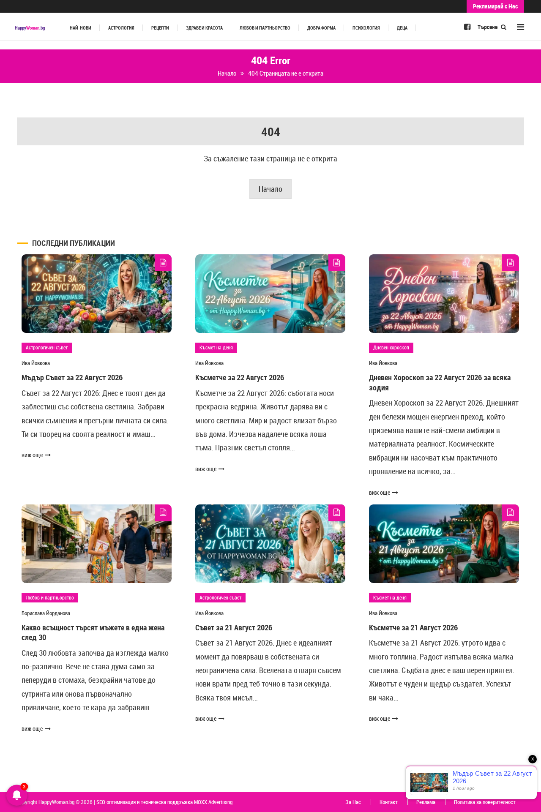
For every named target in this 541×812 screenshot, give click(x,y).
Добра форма (321, 28)
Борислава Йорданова (46, 613)
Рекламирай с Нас (495, 6)
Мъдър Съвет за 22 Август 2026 (72, 377)
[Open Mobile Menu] (520, 27)
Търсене (488, 27)
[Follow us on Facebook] (467, 27)
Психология (366, 28)
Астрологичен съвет (47, 347)
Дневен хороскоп (391, 347)
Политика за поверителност (485, 802)
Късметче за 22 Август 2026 (239, 377)
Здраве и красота (204, 28)
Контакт (389, 802)
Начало (270, 189)
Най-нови (80, 28)
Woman (30, 28)
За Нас (353, 802)
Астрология (121, 28)
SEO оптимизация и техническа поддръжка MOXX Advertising (164, 802)
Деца (402, 28)
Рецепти (160, 28)
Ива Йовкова (36, 363)
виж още (32, 455)
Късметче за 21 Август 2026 (413, 627)
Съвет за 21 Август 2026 (233, 627)
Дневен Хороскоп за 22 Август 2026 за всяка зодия (440, 382)
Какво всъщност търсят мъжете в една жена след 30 (93, 632)
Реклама (425, 802)
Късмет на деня (216, 347)
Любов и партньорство (265, 28)
